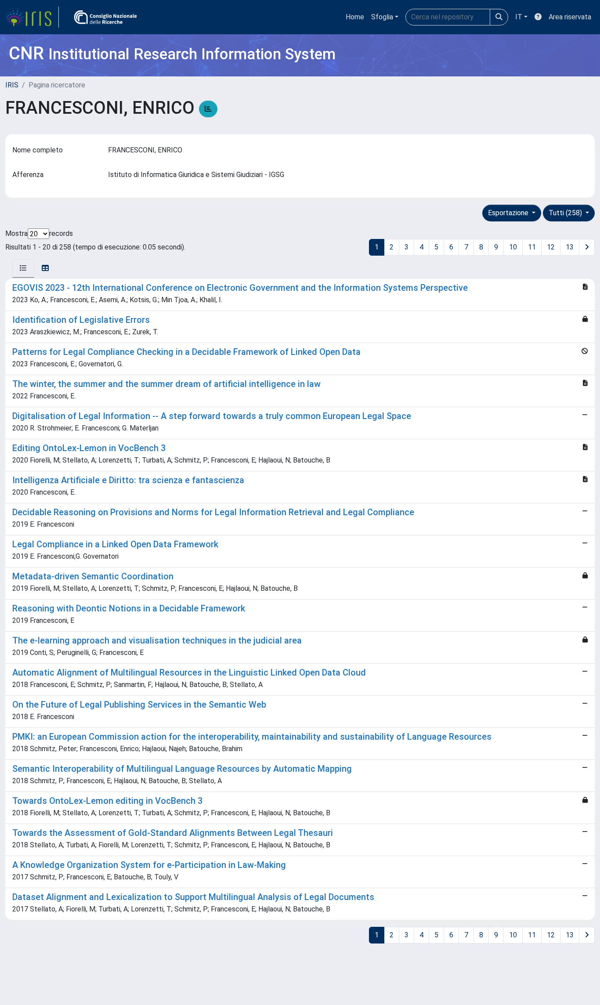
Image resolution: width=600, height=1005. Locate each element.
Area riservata (570, 17)
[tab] (23, 268)
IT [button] (518, 17)
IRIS (11, 85)
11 (532, 247)
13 (570, 247)
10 (513, 247)
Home (355, 17)
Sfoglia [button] (382, 17)
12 (551, 247)
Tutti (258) (566, 213)
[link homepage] (32, 17)
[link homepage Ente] (105, 17)
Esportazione (509, 213)
